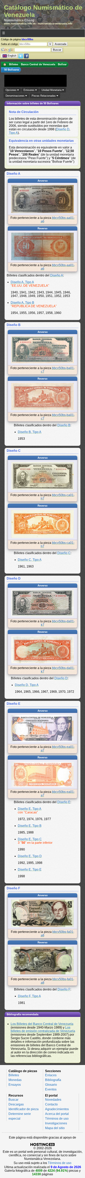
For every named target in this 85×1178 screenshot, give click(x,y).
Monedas (15, 1080)
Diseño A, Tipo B (22, 302)
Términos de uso (57, 1118)
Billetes (13, 1075)
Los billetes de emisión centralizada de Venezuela (43, 1029)
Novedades (53, 1099)
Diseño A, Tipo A (22, 282)
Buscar (13, 1099)
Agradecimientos (57, 1109)
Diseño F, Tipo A (29, 996)
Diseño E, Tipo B (30, 825)
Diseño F (64, 989)
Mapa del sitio (55, 1128)
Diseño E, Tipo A (29, 808)
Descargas (16, 1104)
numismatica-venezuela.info (55, 23)
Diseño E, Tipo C (30, 839)
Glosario (51, 1084)
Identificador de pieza (23, 1109)
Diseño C (64, 553)
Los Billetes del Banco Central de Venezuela (42, 1024)
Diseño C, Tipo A (30, 559)
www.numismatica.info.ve (20, 23)
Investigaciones (56, 1123)
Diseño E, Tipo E (30, 869)
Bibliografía (53, 1080)
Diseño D (62, 129)
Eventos (51, 1089)
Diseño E (63, 802)
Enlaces (51, 1075)
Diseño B (63, 425)
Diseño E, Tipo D (30, 856)
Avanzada (60, 44)
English (12, 55)
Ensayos (14, 1084)
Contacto (51, 1104)
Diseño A (56, 275)
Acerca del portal (57, 1113)
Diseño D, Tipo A (27, 685)
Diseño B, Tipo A (29, 432)
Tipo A (13, 132)
